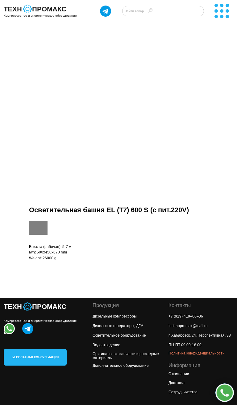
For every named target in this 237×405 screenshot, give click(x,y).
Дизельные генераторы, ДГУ (118, 326)
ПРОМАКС (49, 9)
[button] (35, 357)
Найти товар (134, 11)
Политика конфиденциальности (196, 353)
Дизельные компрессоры (115, 316)
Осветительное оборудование (119, 335)
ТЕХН (13, 9)
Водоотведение (106, 345)
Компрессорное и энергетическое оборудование (40, 15)
